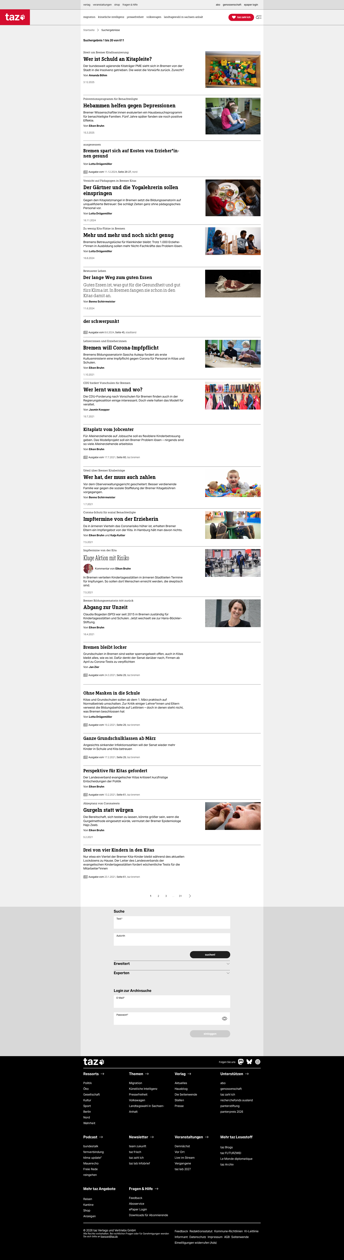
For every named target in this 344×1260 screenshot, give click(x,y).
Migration (135, 1083)
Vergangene (183, 1163)
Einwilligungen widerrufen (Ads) (196, 1243)
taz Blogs (226, 1147)
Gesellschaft (91, 1094)
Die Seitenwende (186, 1094)
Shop (86, 1210)
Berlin (87, 1112)
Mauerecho (91, 1163)
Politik (87, 1083)
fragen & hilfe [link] (130, 4)
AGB (227, 1237)
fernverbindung (93, 1152)
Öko (86, 1089)
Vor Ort (180, 1152)
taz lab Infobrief (139, 1163)
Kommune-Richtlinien (229, 1231)
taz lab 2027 (183, 1169)
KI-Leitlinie (251, 1231)
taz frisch (135, 1152)
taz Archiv (227, 1164)
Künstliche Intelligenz (143, 1089)
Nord (86, 1117)
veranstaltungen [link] (102, 4)
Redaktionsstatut (201, 1231)
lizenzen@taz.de (109, 1236)
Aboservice (136, 1204)
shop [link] (117, 4)
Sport (87, 1106)
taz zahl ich (227, 1094)
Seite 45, (125, 332)
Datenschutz (198, 1237)
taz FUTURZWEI (230, 1153)
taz (94, 1062)
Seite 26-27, (127, 171)
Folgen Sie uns (227, 1062)
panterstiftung (230, 1106)
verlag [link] (86, 4)
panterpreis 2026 (231, 1112)
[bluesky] (249, 1063)
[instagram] (258, 1063)
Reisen (87, 1199)
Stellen (179, 1100)
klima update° (92, 1158)
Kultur (87, 1100)
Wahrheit (89, 1123)
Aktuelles (181, 1083)
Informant (181, 1237)
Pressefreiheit (138, 1094)
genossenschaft (231, 1089)
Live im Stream (185, 1158)
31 (180, 896)
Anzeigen (89, 1216)
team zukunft (137, 1146)
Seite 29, (128, 675)
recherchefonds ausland (236, 1100)
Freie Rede (90, 1169)
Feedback (135, 1198)
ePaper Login (138, 1209)
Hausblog (181, 1089)
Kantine (88, 1205)
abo (223, 1083)
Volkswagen (137, 1100)
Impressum (215, 1237)
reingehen (90, 1175)
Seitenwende (240, 1237)
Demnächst (182, 1146)
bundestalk (90, 1146)
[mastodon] (241, 1063)
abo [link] (218, 4)
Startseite (89, 30)
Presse (179, 1106)
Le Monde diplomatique (236, 1159)
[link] (90, 17)
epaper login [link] (251, 4)
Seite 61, (128, 794)
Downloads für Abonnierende (148, 1215)
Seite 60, (128, 457)
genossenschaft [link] (232, 4)
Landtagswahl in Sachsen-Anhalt (146, 1109)
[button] (259, 17)
